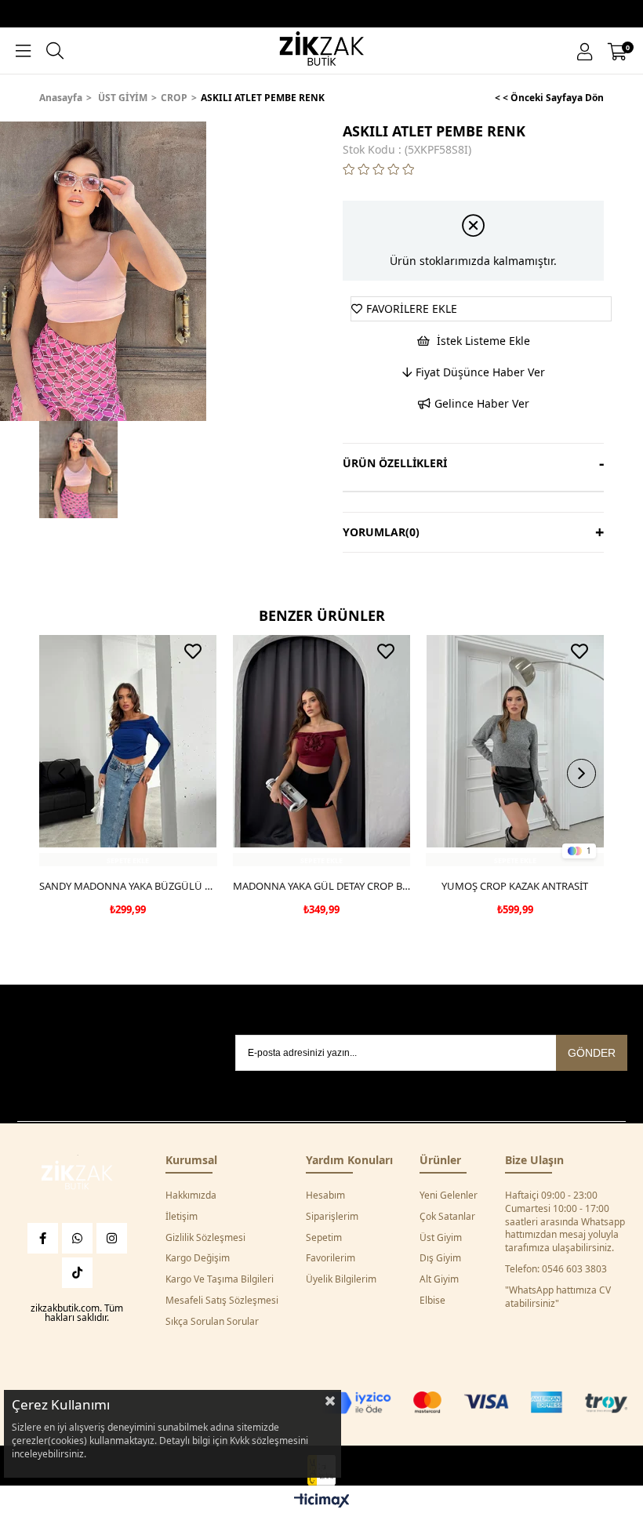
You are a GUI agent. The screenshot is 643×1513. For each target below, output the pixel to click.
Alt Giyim (439, 1279)
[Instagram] (111, 1238)
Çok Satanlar (447, 1216)
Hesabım (325, 1195)
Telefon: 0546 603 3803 (556, 1269)
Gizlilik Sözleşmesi (205, 1238)
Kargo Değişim (197, 1258)
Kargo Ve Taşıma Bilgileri (219, 1279)
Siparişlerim (332, 1216)
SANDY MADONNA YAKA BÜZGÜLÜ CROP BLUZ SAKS (128, 886)
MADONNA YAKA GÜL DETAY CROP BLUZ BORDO (322, 886)
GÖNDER (592, 1053)
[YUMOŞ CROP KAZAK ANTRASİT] (515, 750)
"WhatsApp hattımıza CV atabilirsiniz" (558, 1297)
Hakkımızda (190, 1195)
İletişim (181, 1216)
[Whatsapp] (77, 1238)
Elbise (432, 1300)
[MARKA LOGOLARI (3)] (77, 1177)
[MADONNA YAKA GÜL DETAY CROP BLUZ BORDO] (322, 750)
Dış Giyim (440, 1258)
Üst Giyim (441, 1238)
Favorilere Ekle (193, 651)
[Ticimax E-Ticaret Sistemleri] (322, 1501)
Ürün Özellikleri (395, 462)
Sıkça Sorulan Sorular (212, 1321)
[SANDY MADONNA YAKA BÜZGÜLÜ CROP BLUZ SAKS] (128, 750)
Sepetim (324, 1238)
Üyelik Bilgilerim (341, 1279)
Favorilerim (330, 1258)
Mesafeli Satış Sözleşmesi (221, 1300)
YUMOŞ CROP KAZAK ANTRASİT (514, 886)
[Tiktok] (77, 1272)
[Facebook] (42, 1238)
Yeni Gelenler (449, 1195)
